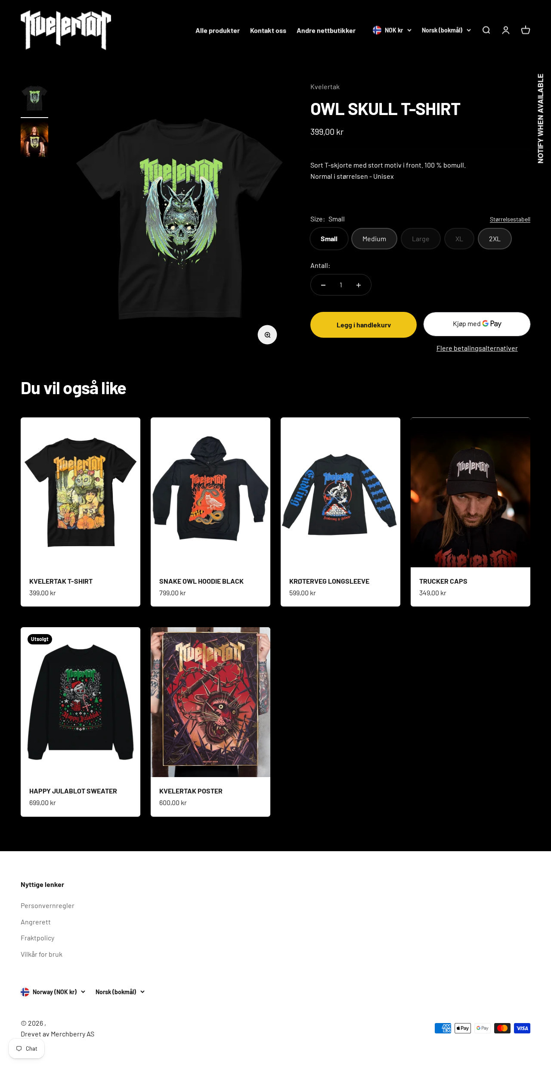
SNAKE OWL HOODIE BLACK (201, 581)
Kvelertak (325, 86)
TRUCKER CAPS (443, 581)
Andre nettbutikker (326, 30)
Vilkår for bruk (41, 954)
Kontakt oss (268, 30)
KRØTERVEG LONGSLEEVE (329, 581)
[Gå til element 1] (34, 99)
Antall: (320, 265)
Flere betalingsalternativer (477, 348)
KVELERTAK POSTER (191, 791)
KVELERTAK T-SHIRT (61, 581)
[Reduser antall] (323, 285)
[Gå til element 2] (34, 140)
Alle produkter (217, 30)
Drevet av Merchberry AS (57, 1034)
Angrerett (36, 922)
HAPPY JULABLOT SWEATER (73, 791)
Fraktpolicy (37, 937)
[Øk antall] (358, 285)
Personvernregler (47, 905)
